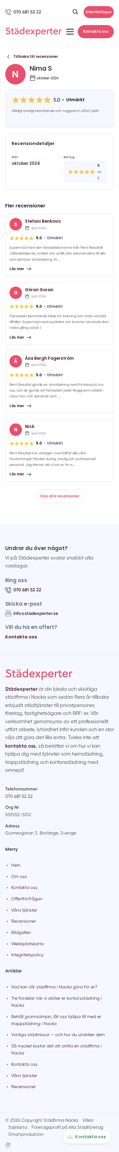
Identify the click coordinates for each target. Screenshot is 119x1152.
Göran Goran (39, 290)
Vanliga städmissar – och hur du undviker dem (58, 1034)
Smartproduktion (25, 1134)
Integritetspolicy (27, 954)
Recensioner (23, 921)
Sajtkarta (17, 1127)
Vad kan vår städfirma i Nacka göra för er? (54, 986)
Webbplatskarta (27, 943)
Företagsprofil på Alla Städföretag (67, 1127)
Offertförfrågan (98, 12)
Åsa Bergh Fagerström (49, 358)
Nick (29, 426)
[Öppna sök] (75, 12)
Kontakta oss (96, 31)
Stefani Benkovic (43, 221)
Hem (15, 865)
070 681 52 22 (19, 796)
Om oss (19, 876)
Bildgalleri (21, 932)
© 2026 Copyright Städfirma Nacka (41, 1120)
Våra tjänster (24, 910)
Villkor (88, 1120)
